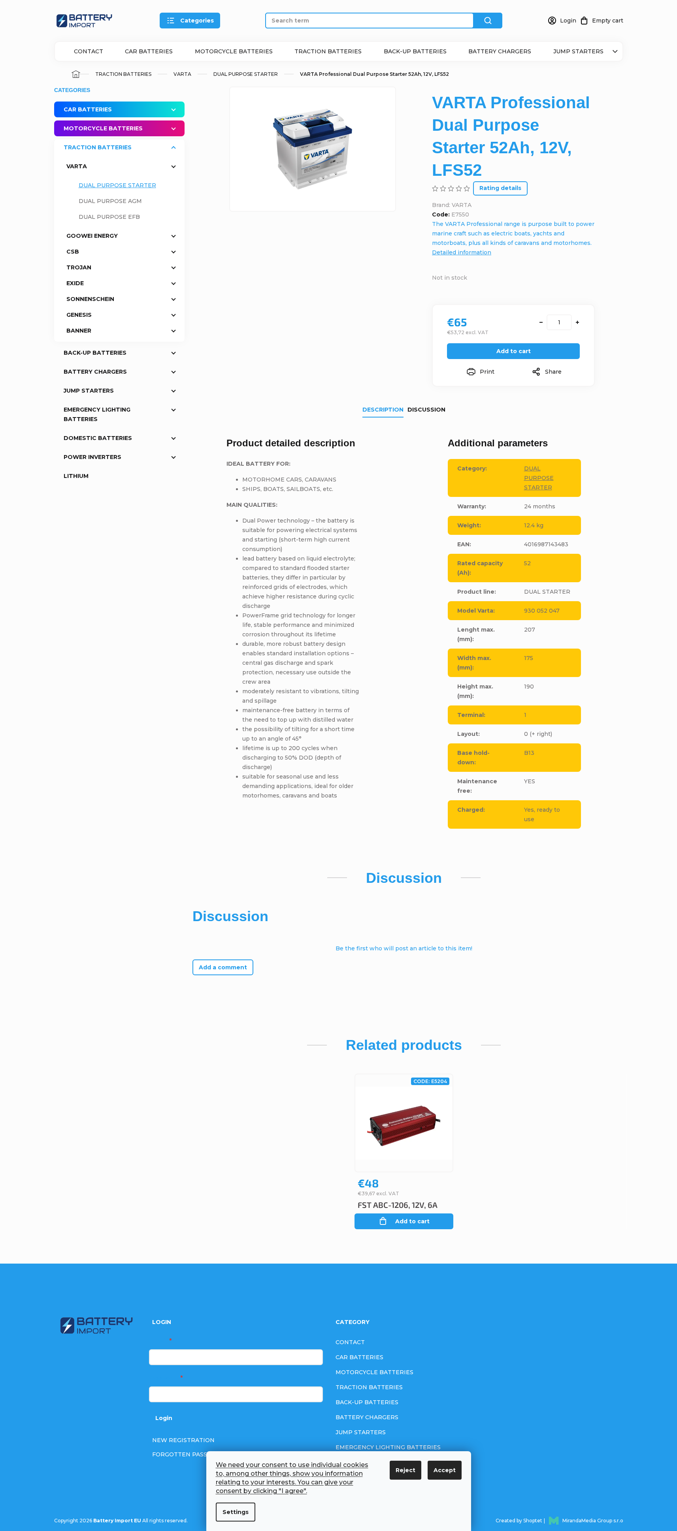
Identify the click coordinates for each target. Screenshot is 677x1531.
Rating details (500, 188)
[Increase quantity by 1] (577, 322)
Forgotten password (189, 1454)
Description (383, 409)
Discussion (426, 409)
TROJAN (78, 267)
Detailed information (461, 252)
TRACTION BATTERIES (328, 51)
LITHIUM (76, 476)
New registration (183, 1440)
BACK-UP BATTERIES (415, 51)
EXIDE (75, 283)
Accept (445, 1470)
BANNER (78, 330)
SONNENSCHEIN (90, 299)
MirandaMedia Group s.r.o (592, 1520)
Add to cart (513, 351)
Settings (236, 1512)
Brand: (451, 205)
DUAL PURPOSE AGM (110, 201)
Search (488, 20)
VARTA (76, 166)
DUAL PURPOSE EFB (109, 216)
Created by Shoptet (519, 1520)
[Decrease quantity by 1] (541, 322)
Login (163, 1418)
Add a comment (223, 967)
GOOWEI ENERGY (92, 235)
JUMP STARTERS (578, 51)
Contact (88, 51)
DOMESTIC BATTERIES (98, 438)
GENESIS (79, 314)
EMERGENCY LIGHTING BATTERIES (97, 414)
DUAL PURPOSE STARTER (117, 185)
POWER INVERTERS (92, 457)
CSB (72, 251)
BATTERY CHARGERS (499, 51)
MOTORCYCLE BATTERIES (234, 51)
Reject (405, 1470)
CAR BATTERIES (149, 51)
